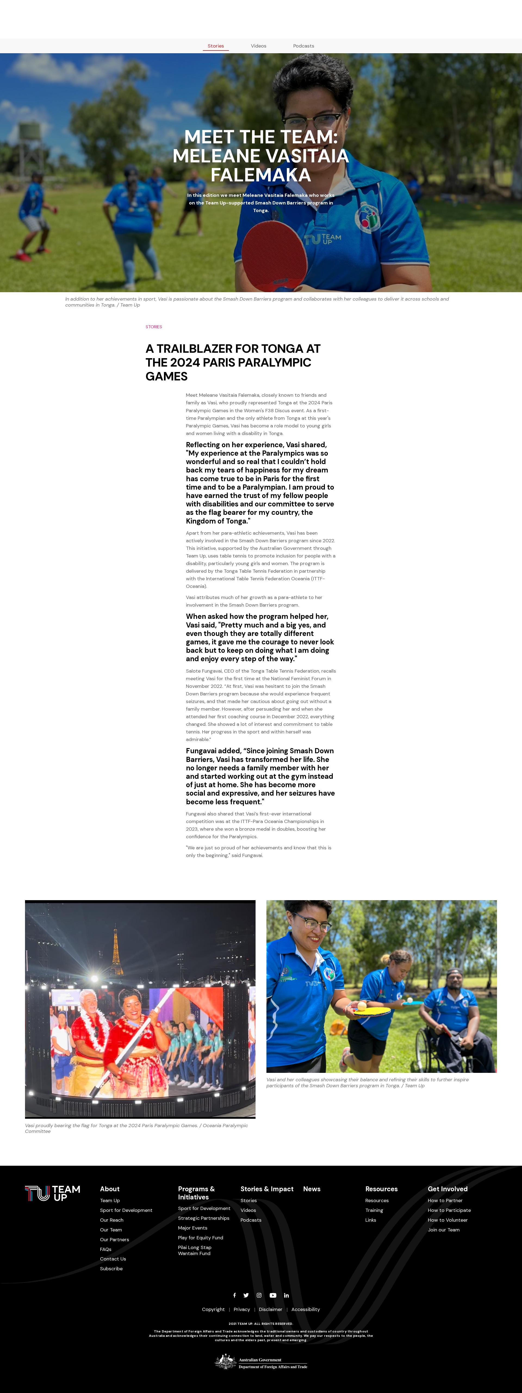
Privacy (242, 1309)
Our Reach (111, 1220)
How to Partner (445, 1200)
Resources (381, 1189)
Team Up (110, 1200)
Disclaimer (270, 1309)
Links (370, 1220)
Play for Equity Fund (200, 1237)
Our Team (111, 1230)
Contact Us (113, 1259)
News (312, 1189)
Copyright (213, 1309)
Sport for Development (126, 1210)
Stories (216, 45)
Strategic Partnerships (203, 1218)
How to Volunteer (448, 1220)
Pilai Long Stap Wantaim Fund (195, 1250)
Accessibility (305, 1309)
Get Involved (448, 1189)
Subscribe (111, 1268)
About (110, 1189)
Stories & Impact (267, 1189)
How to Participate (449, 1210)
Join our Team (444, 1230)
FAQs (105, 1249)
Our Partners (114, 1239)
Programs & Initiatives (196, 1193)
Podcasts (303, 45)
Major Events (192, 1228)
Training (374, 1210)
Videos (258, 45)
